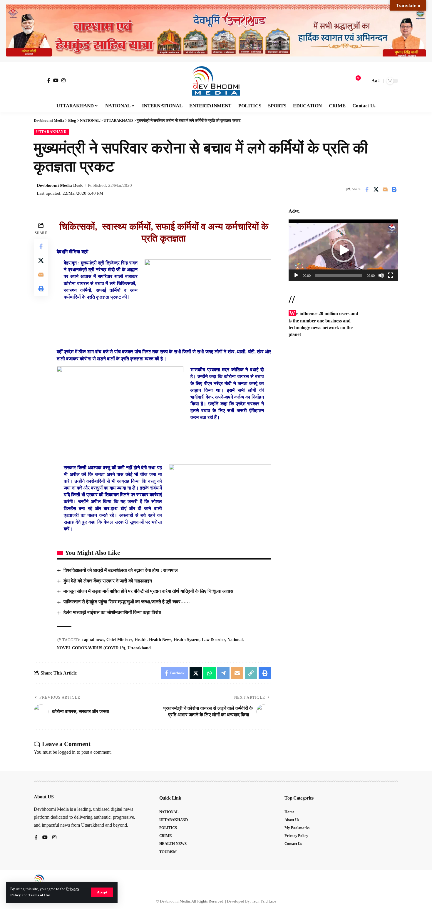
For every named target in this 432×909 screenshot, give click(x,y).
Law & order (213, 639)
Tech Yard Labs (264, 901)
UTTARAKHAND (51, 132)
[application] (343, 250)
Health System (187, 639)
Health (141, 639)
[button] (102, 892)
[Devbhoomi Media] (216, 81)
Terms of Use (39, 895)
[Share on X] (376, 189)
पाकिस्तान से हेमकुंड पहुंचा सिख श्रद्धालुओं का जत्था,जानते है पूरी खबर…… (126, 601)
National (235, 639)
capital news (93, 639)
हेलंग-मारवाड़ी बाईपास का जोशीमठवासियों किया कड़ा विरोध (112, 612)
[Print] (394, 189)
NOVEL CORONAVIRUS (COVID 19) (91, 648)
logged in (67, 752)
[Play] (296, 275)
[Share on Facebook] (367, 189)
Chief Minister (119, 639)
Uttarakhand (139, 648)
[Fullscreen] (391, 275)
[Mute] (381, 275)
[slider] (338, 275)
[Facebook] (49, 80)
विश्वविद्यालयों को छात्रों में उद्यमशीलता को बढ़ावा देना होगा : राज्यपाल (120, 570)
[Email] (385, 189)
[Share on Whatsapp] (209, 673)
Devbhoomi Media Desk (60, 185)
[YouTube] (56, 80)
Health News (160, 639)
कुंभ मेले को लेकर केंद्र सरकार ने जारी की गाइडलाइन (107, 580)
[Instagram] (63, 80)
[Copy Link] (251, 673)
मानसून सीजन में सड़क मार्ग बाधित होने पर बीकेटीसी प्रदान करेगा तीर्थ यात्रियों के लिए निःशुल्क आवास (149, 591)
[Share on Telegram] (223, 673)
